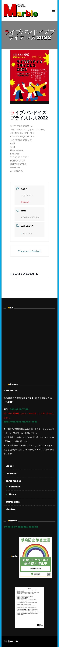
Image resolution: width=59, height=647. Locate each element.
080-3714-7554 (19, 409)
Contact (11, 509)
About (10, 466)
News (12, 494)
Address (11, 473)
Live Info (27, 233)
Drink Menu (13, 502)
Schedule (15, 487)
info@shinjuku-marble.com (20, 422)
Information (14, 481)
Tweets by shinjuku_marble (21, 527)
